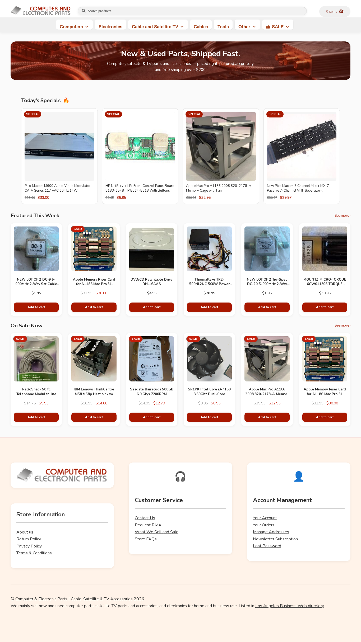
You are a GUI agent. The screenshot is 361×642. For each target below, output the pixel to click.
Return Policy (28, 539)
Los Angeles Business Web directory (289, 606)
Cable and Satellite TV (155, 26)
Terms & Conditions (34, 553)
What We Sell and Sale (156, 532)
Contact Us (145, 518)
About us (24, 532)
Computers (71, 26)
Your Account (265, 518)
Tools (223, 26)
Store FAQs (146, 539)
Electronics (110, 26)
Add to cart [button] (36, 307)
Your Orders (264, 525)
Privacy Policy (29, 546)
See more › (342, 216)
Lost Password (267, 546)
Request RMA (148, 525)
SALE (278, 26)
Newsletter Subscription (275, 539)
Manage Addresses (271, 532)
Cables (201, 26)
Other (244, 26)
